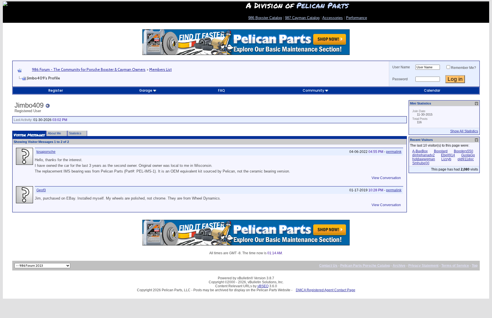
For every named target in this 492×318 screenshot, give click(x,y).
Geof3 (41, 190)
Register (55, 90)
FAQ (221, 90)
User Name (401, 67)
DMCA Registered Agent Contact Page (325, 290)
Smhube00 (420, 163)
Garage (145, 90)
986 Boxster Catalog (265, 18)
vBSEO (262, 286)
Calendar (432, 90)
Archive (399, 266)
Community (313, 90)
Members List (160, 69)
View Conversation (386, 178)
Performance (356, 18)
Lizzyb (446, 159)
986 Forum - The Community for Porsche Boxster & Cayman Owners (88, 69)
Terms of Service (455, 266)
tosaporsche (46, 152)
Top (474, 266)
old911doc (466, 159)
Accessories (332, 18)
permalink (393, 152)
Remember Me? (463, 68)
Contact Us (328, 266)
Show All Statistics (464, 131)
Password (400, 79)
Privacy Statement (423, 266)
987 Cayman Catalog (302, 18)
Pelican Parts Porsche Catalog (365, 266)
